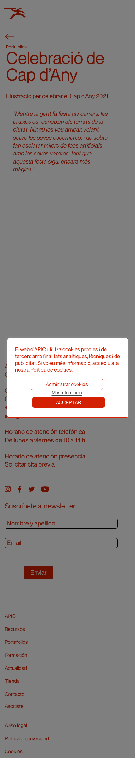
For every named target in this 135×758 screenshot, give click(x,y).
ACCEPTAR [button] (68, 402)
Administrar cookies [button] (67, 384)
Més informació (67, 392)
